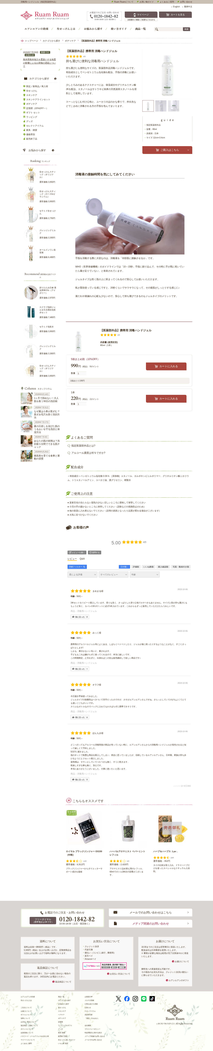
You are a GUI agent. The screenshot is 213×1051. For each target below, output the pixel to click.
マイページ (143, 14)
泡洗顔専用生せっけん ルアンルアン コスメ (175, 1012)
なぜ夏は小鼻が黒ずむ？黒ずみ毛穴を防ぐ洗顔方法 (47, 414)
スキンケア (31, 95)
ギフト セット (33, 112)
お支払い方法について (120, 974)
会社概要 (88, 1025)
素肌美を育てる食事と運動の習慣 (47, 457)
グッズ (29, 121)
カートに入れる (168, 366)
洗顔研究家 (88, 1015)
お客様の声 (88, 997)
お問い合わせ (186, 2)
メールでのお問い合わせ (93, 1040)
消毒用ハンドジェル (87, 611)
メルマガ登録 (89, 1000)
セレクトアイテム (35, 125)
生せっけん (31, 90)
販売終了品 (31, 139)
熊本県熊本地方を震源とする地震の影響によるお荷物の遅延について (39, 62)
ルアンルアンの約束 (36, 29)
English (175, 7)
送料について (25, 1018)
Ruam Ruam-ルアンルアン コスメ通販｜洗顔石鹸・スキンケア (49, 16)
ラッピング (31, 117)
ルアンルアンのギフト (179, 980)
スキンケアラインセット (38, 99)
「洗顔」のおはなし (92, 1018)
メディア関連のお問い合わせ (150, 923)
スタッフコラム (38, 389)
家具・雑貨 (31, 130)
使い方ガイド (119, 29)
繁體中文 (187, 7)
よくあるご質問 (167, 2)
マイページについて (28, 1040)
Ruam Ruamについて (123, 2)
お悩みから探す (93, 29)
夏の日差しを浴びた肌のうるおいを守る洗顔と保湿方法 (47, 429)
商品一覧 (140, 29)
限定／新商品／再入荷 (37, 86)
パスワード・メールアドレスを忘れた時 (35, 1036)
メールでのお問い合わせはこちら (151, 912)
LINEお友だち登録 (91, 1004)
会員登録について (27, 1033)
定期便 (60, 1022)
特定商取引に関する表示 (93, 1033)
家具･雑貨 (61, 1033)
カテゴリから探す (51, 40)
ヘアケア (61, 1015)
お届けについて (182, 961)
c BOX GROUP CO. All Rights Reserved (174, 1023)
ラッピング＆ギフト (65, 1025)
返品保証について (63, 982)
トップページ (31, 40)
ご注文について (26, 1007)
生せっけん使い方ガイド (66, 1040)
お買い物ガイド (147, 2)
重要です (45, 52)
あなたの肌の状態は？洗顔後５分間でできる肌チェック (47, 443)
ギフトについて (26, 1015)
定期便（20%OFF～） (37, 108)
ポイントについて (27, 1029)
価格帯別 (30, 134)
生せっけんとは (66, 29)
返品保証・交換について (29, 1025)
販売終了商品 (63, 1036)
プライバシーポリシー (92, 1029)
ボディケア (70, 40)
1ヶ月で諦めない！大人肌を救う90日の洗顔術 (46, 399)
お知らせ (30, 55)
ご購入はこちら (169, 149)
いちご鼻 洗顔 (63, 1043)
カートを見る (178, 14)
